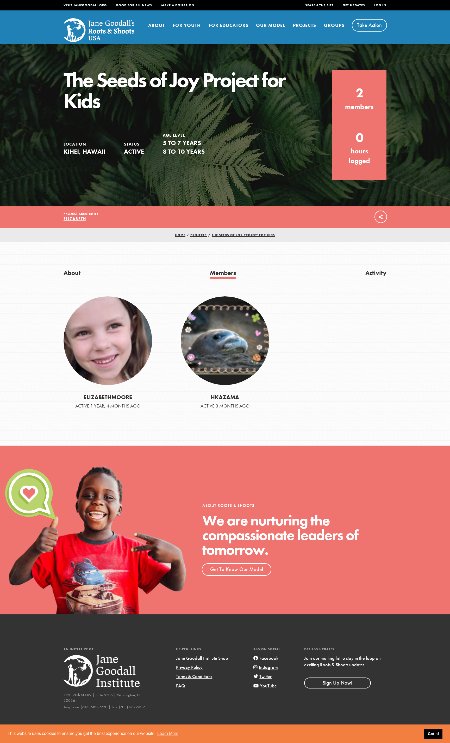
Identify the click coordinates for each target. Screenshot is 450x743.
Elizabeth (75, 218)
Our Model (270, 25)
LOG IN (380, 5)
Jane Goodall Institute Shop (202, 658)
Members (223, 273)
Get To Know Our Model (236, 569)
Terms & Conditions (194, 676)
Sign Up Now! (337, 682)
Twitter (265, 676)
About (156, 25)
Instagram (268, 667)
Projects (304, 25)
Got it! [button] (433, 734)
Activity (375, 273)
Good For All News (134, 5)
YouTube (268, 686)
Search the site (319, 5)
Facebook (268, 658)
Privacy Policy (189, 667)
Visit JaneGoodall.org (85, 5)
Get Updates (354, 5)
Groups (334, 25)
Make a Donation (178, 5)
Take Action (369, 25)
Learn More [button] (167, 733)
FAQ (180, 686)
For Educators (228, 25)
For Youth (187, 25)
